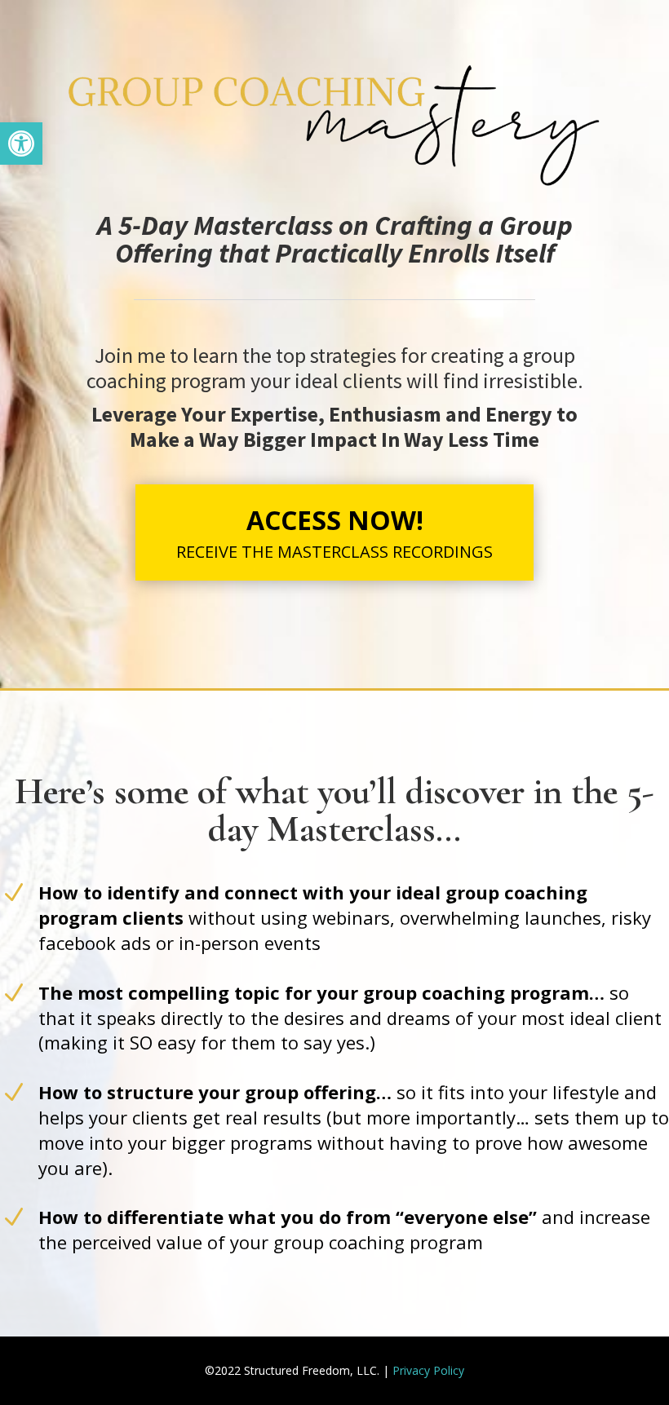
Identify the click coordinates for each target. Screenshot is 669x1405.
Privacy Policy (428, 1370)
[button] (21, 143)
